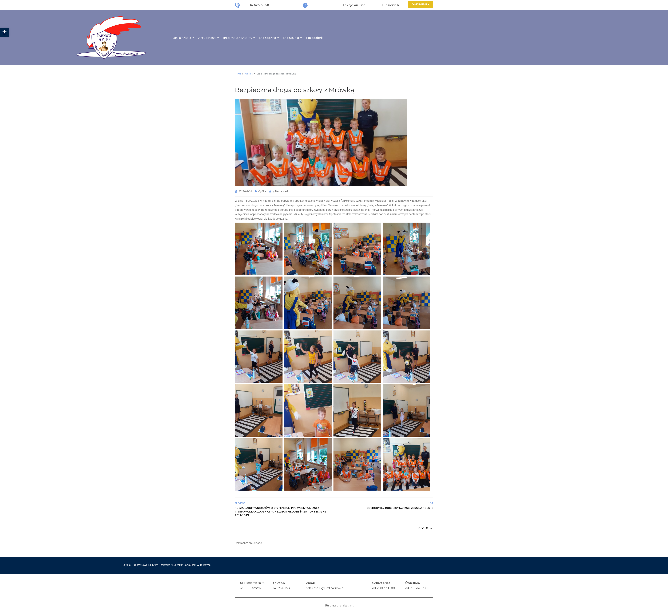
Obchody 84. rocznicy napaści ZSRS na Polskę (400, 508)
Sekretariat (381, 583)
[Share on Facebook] (419, 528)
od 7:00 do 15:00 (383, 588)
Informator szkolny (237, 38)
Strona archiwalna (339, 605)
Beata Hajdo (282, 191)
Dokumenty (420, 4)
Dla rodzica (267, 38)
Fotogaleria (315, 38)
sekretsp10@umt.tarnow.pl (325, 588)
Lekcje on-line (354, 5)
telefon (279, 583)
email (310, 583)
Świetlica (412, 583)
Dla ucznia (291, 38)
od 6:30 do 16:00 (416, 588)
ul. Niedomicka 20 (252, 583)
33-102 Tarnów (250, 588)
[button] (4, 32)
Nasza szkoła (181, 38)
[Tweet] (423, 528)
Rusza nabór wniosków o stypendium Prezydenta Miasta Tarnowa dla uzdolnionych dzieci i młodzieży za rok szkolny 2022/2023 (280, 511)
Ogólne (262, 191)
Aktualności (207, 38)
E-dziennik (390, 5)
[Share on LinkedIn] (431, 528)
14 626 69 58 (281, 588)
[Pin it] (427, 528)
